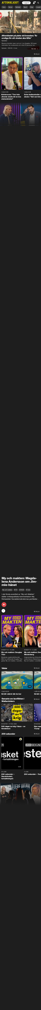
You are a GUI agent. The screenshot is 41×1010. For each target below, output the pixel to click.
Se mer (33, 49)
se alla (36, 54)
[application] (20, 21)
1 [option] (3, 611)
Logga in (26, 3)
